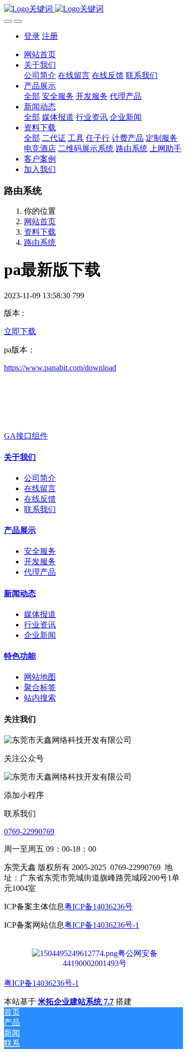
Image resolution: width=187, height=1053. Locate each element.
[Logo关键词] (93, 9)
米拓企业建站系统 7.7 (76, 1001)
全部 (32, 96)
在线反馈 (40, 499)
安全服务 (40, 551)
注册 (50, 36)
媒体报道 (40, 614)
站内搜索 (40, 698)
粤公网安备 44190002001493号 (110, 954)
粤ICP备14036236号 (98, 906)
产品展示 (20, 530)
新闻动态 (20, 593)
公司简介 (40, 478)
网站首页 (40, 54)
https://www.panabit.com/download (60, 367)
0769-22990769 (29, 831)
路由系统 (40, 242)
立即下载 (20, 331)
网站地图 (40, 677)
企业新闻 (40, 635)
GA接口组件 (26, 436)
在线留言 (40, 488)
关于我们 (20, 457)
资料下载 (40, 232)
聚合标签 (40, 687)
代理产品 (40, 572)
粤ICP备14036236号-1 (101, 925)
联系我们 (40, 509)
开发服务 (40, 561)
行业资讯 (40, 624)
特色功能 (20, 656)
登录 (32, 36)
